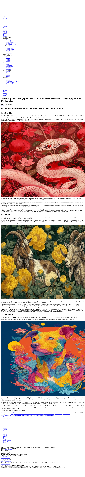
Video (4, 442)
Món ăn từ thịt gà (9, 48)
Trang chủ (5, 428)
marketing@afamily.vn (5, 456)
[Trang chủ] (3, 24)
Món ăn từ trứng (9, 53)
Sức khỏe (5, 33)
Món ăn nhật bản (9, 66)
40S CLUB (5, 86)
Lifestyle (5, 26)
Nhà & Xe (5, 94)
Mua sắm (5, 95)
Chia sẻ (2, 105)
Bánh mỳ (8, 80)
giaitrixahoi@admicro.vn (6, 461)
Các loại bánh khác (10, 83)
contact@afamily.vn (8, 449)
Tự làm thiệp (8, 40)
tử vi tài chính (6, 419)
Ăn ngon (5, 36)
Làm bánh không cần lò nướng (12, 81)
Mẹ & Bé (5, 30)
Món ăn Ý (8, 64)
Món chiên (8, 61)
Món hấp (8, 60)
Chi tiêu (5, 93)
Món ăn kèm (8, 74)
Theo (10, 412)
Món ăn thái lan (9, 67)
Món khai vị (8, 71)
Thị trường (5, 91)
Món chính (8, 72)
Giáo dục (5, 31)
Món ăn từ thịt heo (10, 49)
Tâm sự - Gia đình (7, 84)
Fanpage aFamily (5, 16)
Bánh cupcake (9, 78)
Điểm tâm (8, 76)
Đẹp (4, 28)
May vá (7, 39)
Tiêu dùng (5, 34)
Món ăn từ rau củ (9, 50)
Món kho (8, 59)
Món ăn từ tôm (9, 51)
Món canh (8, 75)
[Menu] (3, 87)
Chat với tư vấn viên (6, 458)
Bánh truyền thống (10, 82)
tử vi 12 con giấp (6, 418)
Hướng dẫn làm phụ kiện (11, 44)
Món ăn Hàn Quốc (10, 65)
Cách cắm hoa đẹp (10, 42)
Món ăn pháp (8, 69)
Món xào (8, 56)
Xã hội (4, 27)
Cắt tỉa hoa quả (9, 43)
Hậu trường (5, 32)
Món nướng (8, 58)
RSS (4, 443)
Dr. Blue (5, 18)
